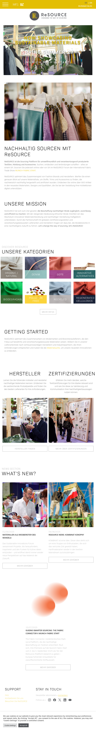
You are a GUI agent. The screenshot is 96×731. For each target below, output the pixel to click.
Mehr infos (48, 312)
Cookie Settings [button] (10, 725)
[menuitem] (86, 2)
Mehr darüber (25, 565)
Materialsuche (53, 347)
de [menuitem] (86, 2)
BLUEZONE (22, 4)
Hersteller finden (25, 448)
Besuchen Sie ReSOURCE (16, 701)
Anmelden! (63, 695)
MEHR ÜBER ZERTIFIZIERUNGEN (71, 448)
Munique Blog (85, 6)
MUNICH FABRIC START (15, 4)
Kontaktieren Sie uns (14, 698)
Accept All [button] (23, 725)
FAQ (6, 695)
